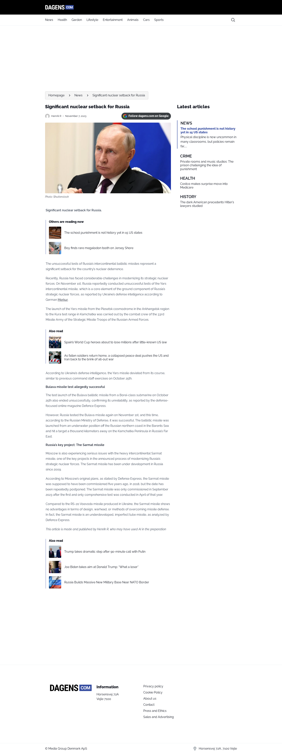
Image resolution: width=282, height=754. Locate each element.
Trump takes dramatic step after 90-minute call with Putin (104, 551)
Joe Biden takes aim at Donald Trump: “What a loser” (101, 567)
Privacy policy (153, 686)
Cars (146, 20)
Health (62, 20)
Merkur (63, 300)
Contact (148, 704)
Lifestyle (92, 20)
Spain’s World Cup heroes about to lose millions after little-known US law (115, 342)
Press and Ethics (155, 711)
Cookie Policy (152, 692)
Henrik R (56, 116)
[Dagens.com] (141, 7)
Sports (159, 20)
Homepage (56, 95)
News (49, 20)
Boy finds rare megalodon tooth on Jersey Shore (98, 248)
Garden (77, 20)
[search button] (233, 20)
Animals (133, 20)
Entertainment (113, 20)
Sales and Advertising (158, 717)
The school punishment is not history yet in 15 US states (103, 232)
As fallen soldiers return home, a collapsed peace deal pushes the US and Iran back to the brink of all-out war (116, 357)
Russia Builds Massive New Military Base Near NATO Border (106, 582)
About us (149, 698)
